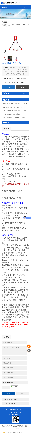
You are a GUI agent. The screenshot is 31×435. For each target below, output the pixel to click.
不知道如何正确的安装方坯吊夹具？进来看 (14, 117)
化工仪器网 (21, 426)
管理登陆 (27, 426)
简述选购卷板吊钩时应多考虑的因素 (12, 114)
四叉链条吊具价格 (13, 399)
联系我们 (22, 87)
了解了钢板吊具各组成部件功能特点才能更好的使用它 (16, 110)
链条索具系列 (22, 24)
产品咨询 (8, 87)
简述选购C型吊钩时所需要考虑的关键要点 (14, 107)
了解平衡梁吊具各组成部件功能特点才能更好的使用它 (16, 104)
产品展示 (15, 24)
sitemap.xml (15, 428)
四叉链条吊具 (11, 403)
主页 (11, 24)
